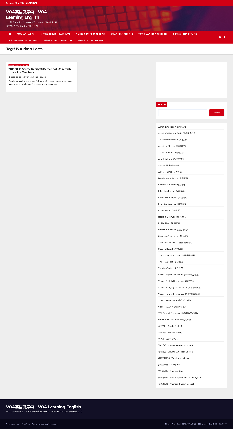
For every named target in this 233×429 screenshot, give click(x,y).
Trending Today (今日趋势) (170, 268)
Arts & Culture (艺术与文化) (171, 159)
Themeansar (53, 424)
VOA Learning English (35, 77)
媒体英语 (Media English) (185, 34)
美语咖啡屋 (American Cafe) (171, 371)
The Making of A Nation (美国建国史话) (176, 255)
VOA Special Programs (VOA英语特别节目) (178, 313)
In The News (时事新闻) (169, 223)
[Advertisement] (191, 80)
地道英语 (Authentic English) (152, 34)
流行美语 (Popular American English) (175, 345)
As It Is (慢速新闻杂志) (168, 165)
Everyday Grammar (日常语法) (172, 204)
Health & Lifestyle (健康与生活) (172, 217)
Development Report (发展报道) (173, 178)
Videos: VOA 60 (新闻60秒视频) (172, 307)
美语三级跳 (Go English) (169, 364)
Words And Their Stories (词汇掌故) (175, 319)
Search (162, 104)
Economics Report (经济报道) (172, 184)
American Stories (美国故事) (171, 152)
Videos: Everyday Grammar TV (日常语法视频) (179, 287)
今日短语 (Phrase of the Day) (90, 34)
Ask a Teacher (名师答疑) (170, 172)
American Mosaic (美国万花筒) (172, 146)
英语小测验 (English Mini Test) (58, 40)
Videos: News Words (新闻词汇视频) (174, 300)
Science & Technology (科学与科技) (174, 236)
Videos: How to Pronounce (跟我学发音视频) (179, 294)
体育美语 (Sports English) (170, 326)
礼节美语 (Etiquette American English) (175, 352)
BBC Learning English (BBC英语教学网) (212, 424)
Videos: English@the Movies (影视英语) (176, 281)
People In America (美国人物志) (173, 229)
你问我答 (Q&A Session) (121, 34)
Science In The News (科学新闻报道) (175, 242)
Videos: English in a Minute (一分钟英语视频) (178, 274)
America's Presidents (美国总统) (173, 139)
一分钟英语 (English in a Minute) (55, 34)
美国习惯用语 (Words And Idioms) (173, 358)
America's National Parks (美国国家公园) (177, 133)
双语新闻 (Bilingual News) (170, 332)
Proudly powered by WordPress (18, 424)
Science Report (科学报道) (170, 249)
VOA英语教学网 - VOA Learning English (43, 406)
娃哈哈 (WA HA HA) (25, 34)
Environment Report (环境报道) (172, 197)
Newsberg (42, 424)
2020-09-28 (16, 77)
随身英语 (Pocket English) (91, 40)
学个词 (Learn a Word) (168, 339)
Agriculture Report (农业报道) (172, 127)
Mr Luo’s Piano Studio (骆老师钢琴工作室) (180, 424)
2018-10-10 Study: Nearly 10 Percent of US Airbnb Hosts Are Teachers (39, 70)
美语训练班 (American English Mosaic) (176, 384)
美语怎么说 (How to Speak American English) (179, 377)
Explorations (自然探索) (169, 210)
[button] (220, 37)
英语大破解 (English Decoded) (23, 40)
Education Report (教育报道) (19, 65)
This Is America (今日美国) (170, 262)
